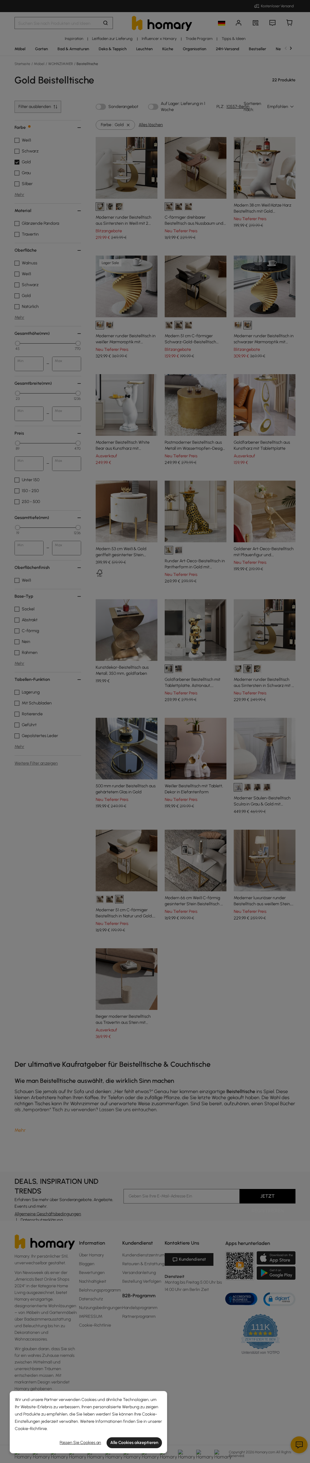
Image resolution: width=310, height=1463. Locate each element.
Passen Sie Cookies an (80, 1442)
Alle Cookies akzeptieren (134, 1442)
